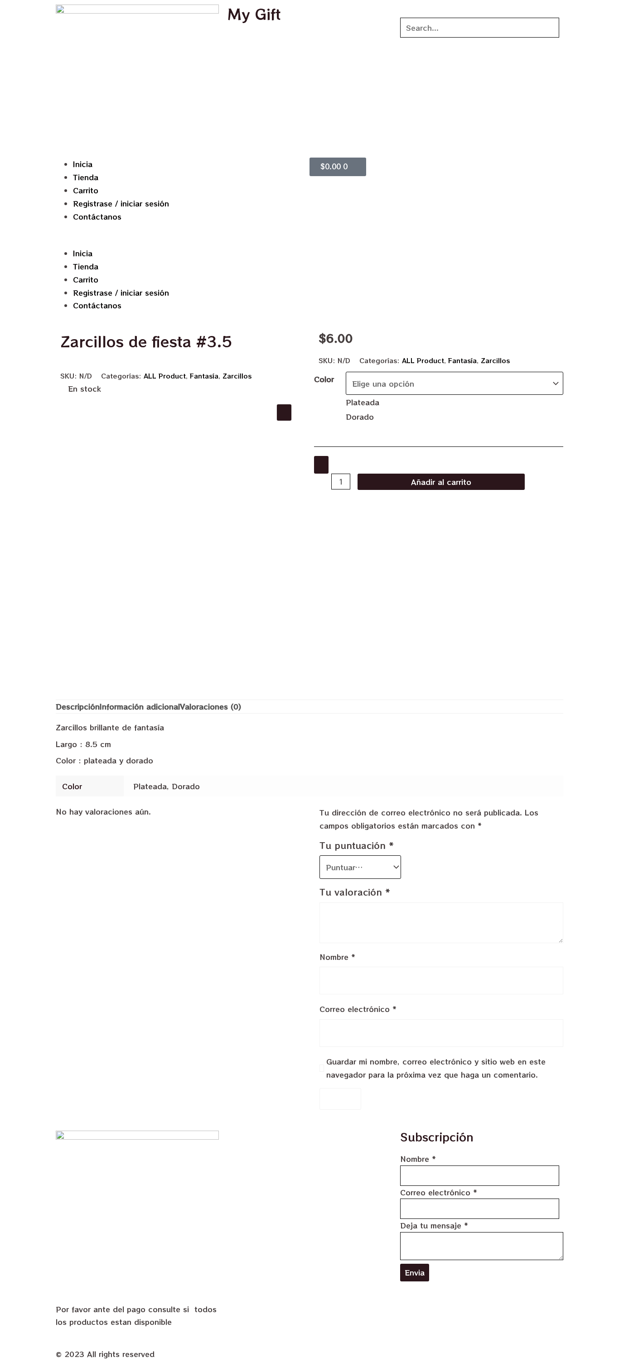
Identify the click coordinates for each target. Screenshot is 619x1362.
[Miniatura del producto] (284, 412)
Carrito (85, 190)
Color (324, 379)
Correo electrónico (358, 1008)
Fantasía (204, 375)
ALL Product (165, 375)
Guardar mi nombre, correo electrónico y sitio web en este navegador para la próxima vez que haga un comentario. (436, 1068)
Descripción (78, 706)
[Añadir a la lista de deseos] (321, 465)
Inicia (82, 163)
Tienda (85, 177)
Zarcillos (236, 375)
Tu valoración (354, 892)
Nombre (337, 956)
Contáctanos (97, 216)
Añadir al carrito (441, 481)
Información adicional (140, 706)
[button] (180, 240)
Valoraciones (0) (210, 706)
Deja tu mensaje (434, 1225)
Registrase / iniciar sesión (121, 203)
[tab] (78, 706)
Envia (415, 1272)
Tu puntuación (356, 845)
